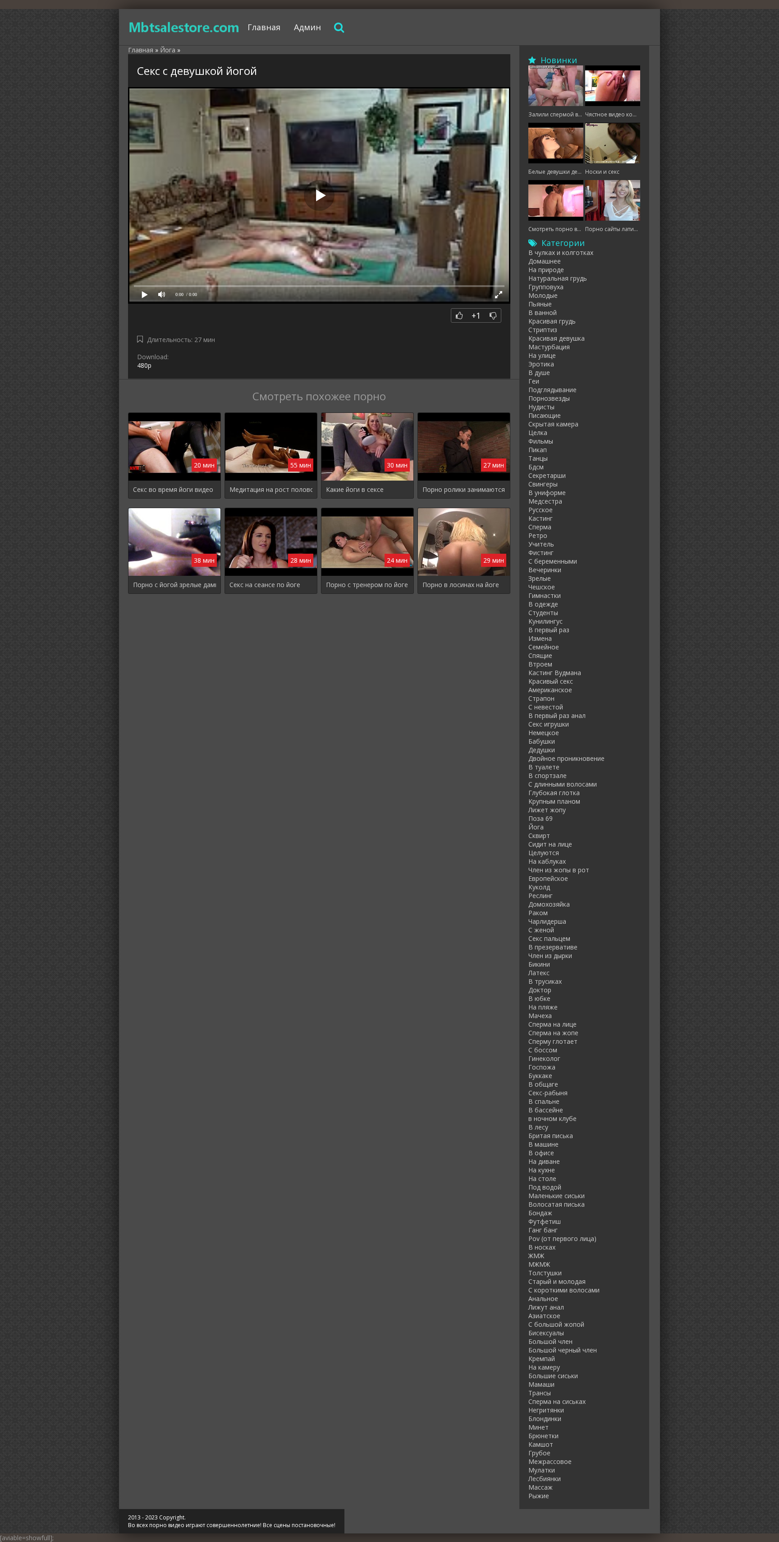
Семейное (543, 647)
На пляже (543, 1007)
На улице (542, 355)
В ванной (542, 312)
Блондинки (544, 1418)
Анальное (543, 1298)
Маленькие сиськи (556, 1195)
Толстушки (545, 1273)
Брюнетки (543, 1435)
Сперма (539, 527)
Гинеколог (544, 1058)
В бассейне (545, 1110)
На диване (544, 1161)
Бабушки (541, 741)
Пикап (537, 449)
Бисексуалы (546, 1333)
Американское (550, 689)
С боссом (542, 1050)
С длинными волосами (562, 784)
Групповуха (546, 286)
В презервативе (552, 947)
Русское (540, 509)
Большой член (550, 1341)
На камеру (544, 1367)
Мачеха (540, 1015)
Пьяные (540, 304)
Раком (538, 912)
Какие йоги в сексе (355, 489)
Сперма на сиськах (557, 1401)
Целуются (543, 852)
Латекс (539, 972)
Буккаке (540, 1075)
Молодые (543, 295)
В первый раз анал (557, 715)
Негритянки (546, 1410)
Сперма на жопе (553, 1032)
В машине (543, 1144)
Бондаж (540, 1213)
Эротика (541, 364)
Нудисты (541, 407)
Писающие (544, 415)
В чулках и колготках (560, 252)
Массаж (540, 1487)
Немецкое (543, 732)
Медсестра (545, 501)
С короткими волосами (564, 1290)
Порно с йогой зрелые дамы (174, 584)
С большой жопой (556, 1324)
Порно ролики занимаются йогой (463, 489)
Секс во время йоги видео (173, 489)
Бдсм (536, 467)
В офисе (541, 1152)
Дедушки (541, 750)
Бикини (539, 964)
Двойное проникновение (566, 758)
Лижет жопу (547, 810)
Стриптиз (542, 329)
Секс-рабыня (548, 1092)
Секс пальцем (549, 938)
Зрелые (539, 578)
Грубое (539, 1453)
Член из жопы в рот (558, 870)
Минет (538, 1427)
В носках (541, 1247)
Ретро (537, 535)
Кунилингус (545, 621)
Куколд (539, 887)
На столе (542, 1178)
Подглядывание (552, 389)
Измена (540, 638)
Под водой (544, 1187)
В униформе (547, 492)
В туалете (543, 767)
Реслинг (540, 895)
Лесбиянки (544, 1478)
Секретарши (547, 475)
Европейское (548, 878)
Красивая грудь (552, 321)
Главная (263, 27)
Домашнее (544, 261)
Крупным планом (554, 801)
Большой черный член (562, 1350)
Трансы (539, 1393)
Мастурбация (549, 347)
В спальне (543, 1101)
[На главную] (184, 27)
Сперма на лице (552, 1024)
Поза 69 (540, 818)
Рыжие (538, 1495)
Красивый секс (550, 681)
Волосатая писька (556, 1204)
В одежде (543, 604)
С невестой (545, 707)
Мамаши (541, 1384)
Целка (537, 432)
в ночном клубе (552, 1118)
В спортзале (547, 775)
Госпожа (541, 1067)
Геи (533, 381)
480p (144, 365)
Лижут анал (546, 1307)
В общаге (543, 1084)
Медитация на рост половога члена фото (270, 489)
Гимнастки (544, 595)
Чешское (541, 587)
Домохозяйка (549, 904)
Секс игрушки (548, 724)
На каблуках (547, 861)
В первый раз (548, 629)
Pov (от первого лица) (562, 1238)
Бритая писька (550, 1135)
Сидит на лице (550, 844)
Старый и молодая (557, 1281)
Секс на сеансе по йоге (264, 584)
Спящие (540, 655)
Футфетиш (544, 1221)
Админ (307, 27)
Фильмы (540, 441)
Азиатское (544, 1315)
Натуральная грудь (557, 278)
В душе (539, 372)
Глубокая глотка (554, 792)
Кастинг (540, 518)
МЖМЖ (539, 1264)
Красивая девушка (556, 338)
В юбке (539, 998)
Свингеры (543, 484)
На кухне (541, 1170)
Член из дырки (550, 955)
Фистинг (541, 552)
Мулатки (541, 1470)
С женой (541, 930)
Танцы (538, 458)
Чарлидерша (547, 921)
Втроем (540, 664)
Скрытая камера (553, 424)
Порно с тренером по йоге (367, 584)
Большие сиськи (553, 1375)
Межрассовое (550, 1461)
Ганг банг (543, 1230)
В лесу (538, 1127)
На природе (546, 269)
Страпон (541, 698)
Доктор (539, 990)
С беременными (552, 561)
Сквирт (539, 835)
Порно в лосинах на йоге (460, 584)
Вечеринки (544, 569)
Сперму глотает (552, 1041)
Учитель (541, 544)
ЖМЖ (536, 1255)
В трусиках (545, 981)
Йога (536, 827)
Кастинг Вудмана (554, 672)
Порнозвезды (549, 398)
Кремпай (541, 1358)
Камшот (540, 1444)
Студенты (543, 612)
